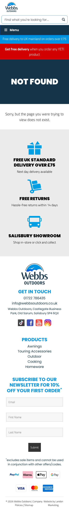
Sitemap (28, 505)
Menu (14, 30)
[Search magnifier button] (63, 19)
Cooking (35, 361)
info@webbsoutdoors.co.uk (34, 303)
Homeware (34, 366)
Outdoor (34, 356)
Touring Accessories (34, 351)
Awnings (34, 346)
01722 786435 (34, 298)
